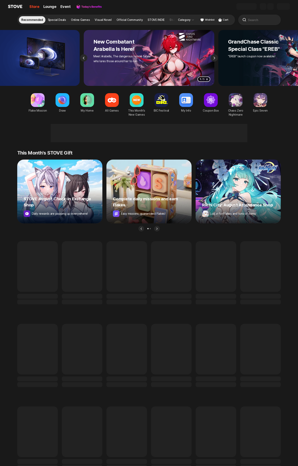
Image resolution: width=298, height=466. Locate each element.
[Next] (214, 58)
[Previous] (83, 58)
